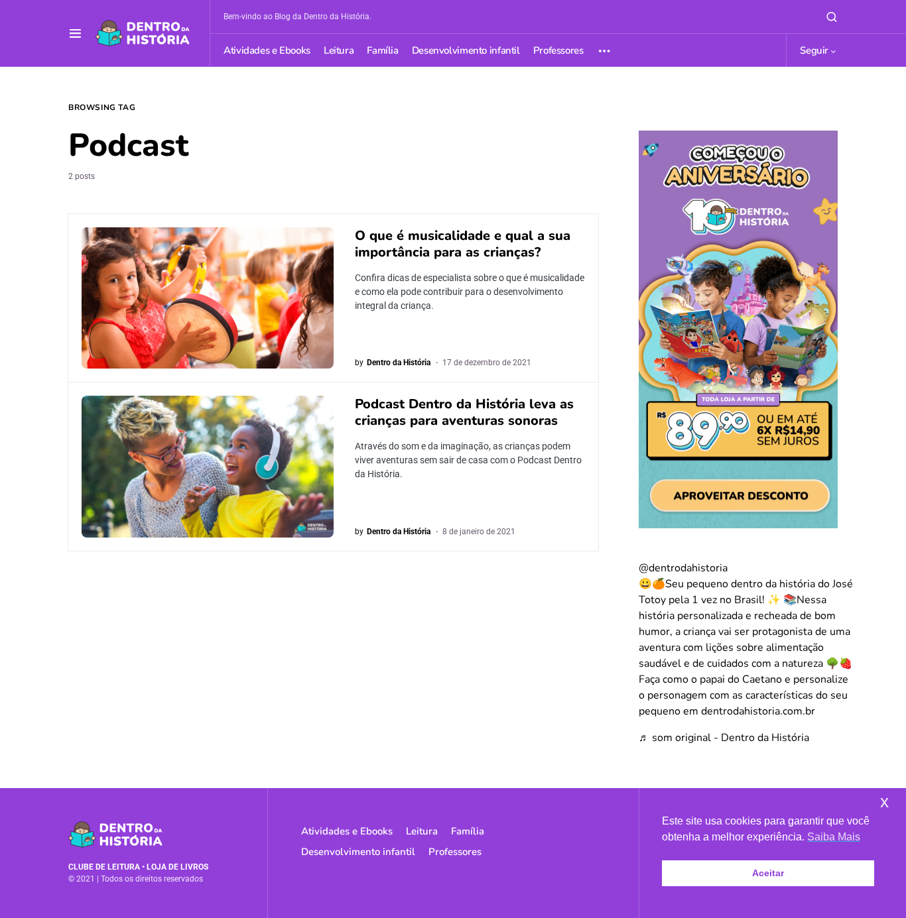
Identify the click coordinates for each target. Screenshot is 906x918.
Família (467, 831)
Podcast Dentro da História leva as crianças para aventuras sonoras (464, 412)
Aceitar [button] (768, 873)
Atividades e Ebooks (347, 831)
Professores (455, 851)
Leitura (422, 831)
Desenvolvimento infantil (358, 851)
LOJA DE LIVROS (177, 867)
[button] (75, 33)
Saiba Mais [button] (833, 836)
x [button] (884, 801)
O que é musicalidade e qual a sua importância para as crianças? (462, 244)
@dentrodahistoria (683, 568)
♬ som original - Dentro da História (724, 737)
